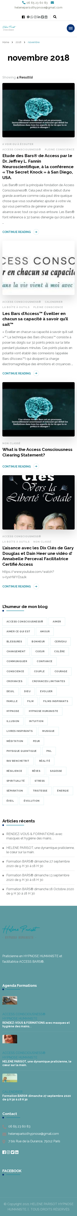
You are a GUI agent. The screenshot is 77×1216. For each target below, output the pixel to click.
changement (16, 651)
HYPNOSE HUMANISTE (19, 1018)
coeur (40, 651)
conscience (15, 671)
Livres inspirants (20, 731)
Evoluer (46, 691)
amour (45, 631)
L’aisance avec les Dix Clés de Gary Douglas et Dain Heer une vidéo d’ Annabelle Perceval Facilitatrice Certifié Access (37, 556)
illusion (13, 721)
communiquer (17, 661)
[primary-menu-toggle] (71, 28)
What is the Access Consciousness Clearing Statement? (37, 452)
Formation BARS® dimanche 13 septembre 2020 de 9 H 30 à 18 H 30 (37, 877)
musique (48, 731)
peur (36, 741)
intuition (36, 721)
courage (61, 671)
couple (39, 671)
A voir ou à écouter (17, 144)
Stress (40, 781)
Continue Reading (16, 232)
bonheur (38, 641)
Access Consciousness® (25, 621)
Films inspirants (55, 701)
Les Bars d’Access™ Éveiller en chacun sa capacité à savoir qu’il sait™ (35, 319)
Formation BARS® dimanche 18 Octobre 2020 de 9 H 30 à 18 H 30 (40, 891)
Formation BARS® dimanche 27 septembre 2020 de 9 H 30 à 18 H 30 (38, 864)
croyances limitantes (48, 681)
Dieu (27, 691)
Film (30, 701)
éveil (10, 800)
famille (12, 701)
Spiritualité (16, 781)
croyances (15, 681)
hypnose (13, 711)
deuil (11, 691)
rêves (36, 771)
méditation (15, 741)
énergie (63, 790)
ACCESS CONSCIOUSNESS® (21, 149)
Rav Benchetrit (18, 761)
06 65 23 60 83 (19, 1126)
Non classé (11, 443)
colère (59, 651)
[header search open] (54, 17)
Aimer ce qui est (18, 631)
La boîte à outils (16, 307)
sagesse (56, 771)
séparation (15, 790)
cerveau (60, 641)
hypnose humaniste (43, 711)
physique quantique (22, 751)
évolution (32, 800)
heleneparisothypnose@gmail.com (33, 1134)
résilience (14, 771)
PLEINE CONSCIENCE (60, 149)
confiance (45, 661)
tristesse (40, 790)
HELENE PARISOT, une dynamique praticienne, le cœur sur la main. (40, 850)
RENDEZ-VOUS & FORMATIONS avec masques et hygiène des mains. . (34, 836)
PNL (49, 751)
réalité (44, 761)
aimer (57, 621)
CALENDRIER (54, 302)
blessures (14, 641)
